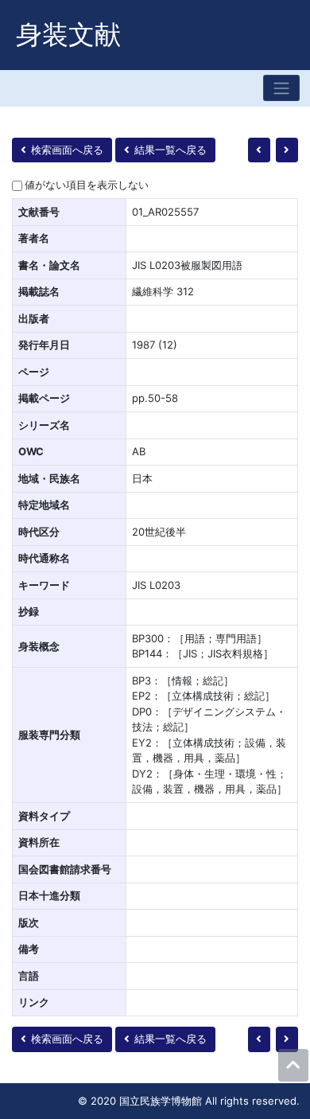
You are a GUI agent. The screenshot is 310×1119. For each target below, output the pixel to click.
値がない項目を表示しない (87, 184)
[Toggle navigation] (281, 88)
